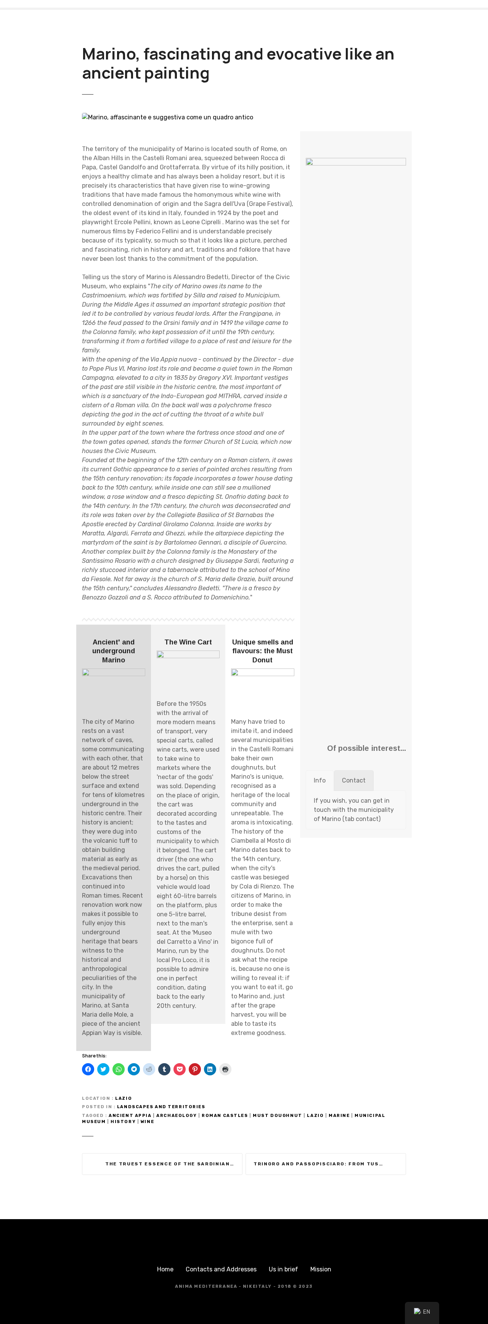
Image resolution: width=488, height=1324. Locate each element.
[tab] (320, 780)
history (123, 1121)
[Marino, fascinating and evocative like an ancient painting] (167, 117)
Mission (320, 1269)
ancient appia (130, 1115)
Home (165, 1269)
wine (147, 1121)
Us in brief (283, 1269)
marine (339, 1115)
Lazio (123, 1098)
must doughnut (277, 1115)
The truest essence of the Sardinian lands (173, 1164)
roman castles (225, 1115)
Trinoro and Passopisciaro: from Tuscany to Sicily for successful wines (330, 1164)
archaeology (176, 1115)
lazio (315, 1115)
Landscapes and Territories (161, 1106)
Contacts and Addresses (221, 1269)
